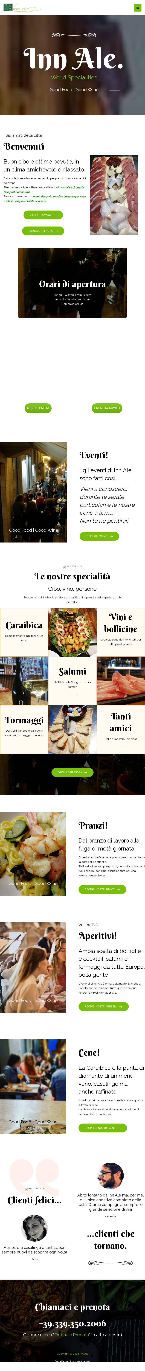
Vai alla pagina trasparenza (72, 1361)
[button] (43, 215)
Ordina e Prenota (71, 1334)
